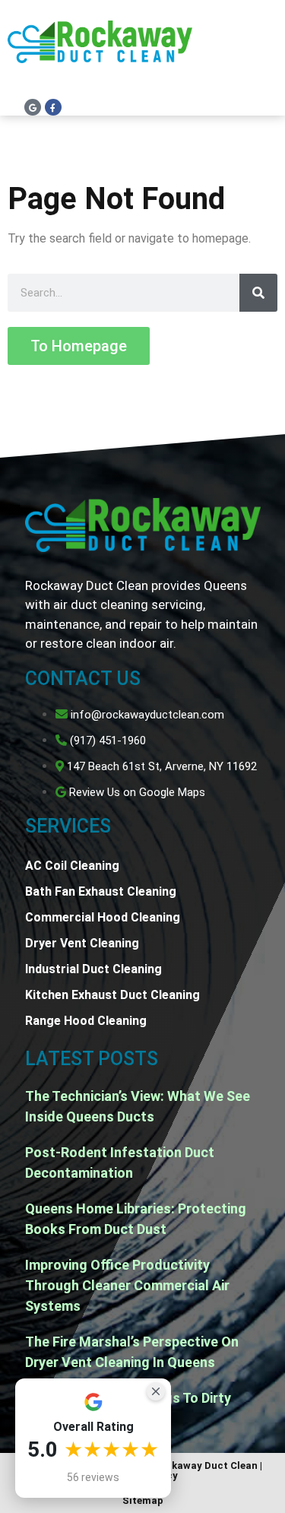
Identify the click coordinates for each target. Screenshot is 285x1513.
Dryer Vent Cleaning (82, 943)
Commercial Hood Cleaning (102, 917)
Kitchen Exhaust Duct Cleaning (112, 995)
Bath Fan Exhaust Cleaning (100, 891)
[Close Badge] (156, 1391)
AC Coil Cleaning (72, 865)
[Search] (258, 293)
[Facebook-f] (53, 107)
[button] (262, 53)
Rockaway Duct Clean (206, 1465)
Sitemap (142, 1500)
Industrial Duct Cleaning (93, 969)
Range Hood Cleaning (86, 1020)
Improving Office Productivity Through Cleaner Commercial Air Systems (127, 1285)
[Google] (32, 107)
